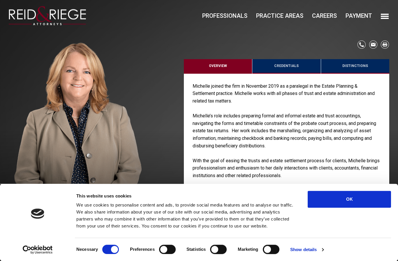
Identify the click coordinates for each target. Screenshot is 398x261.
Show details (303, 249)
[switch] (167, 249)
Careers (324, 15)
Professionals (224, 15)
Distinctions (355, 66)
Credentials (286, 66)
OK (349, 199)
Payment (359, 15)
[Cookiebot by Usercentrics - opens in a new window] (37, 249)
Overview (218, 66)
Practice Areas (279, 15)
